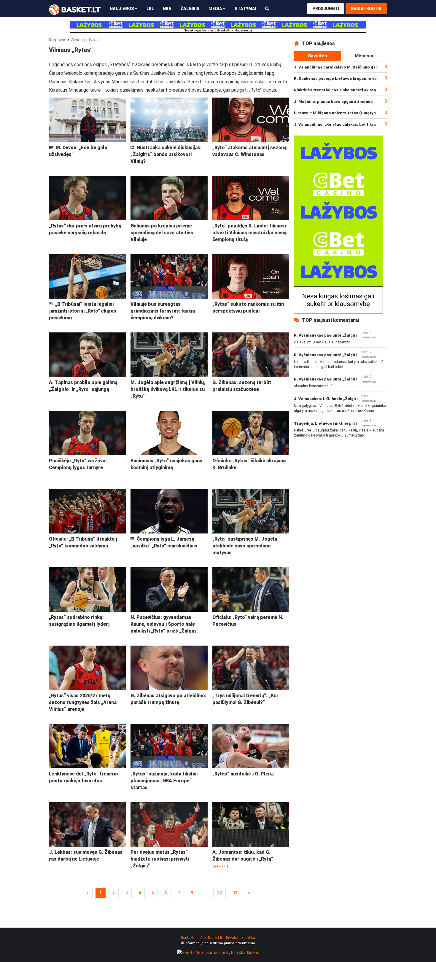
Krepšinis (57, 39)
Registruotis (366, 8)
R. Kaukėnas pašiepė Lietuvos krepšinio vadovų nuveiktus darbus (357, 78)
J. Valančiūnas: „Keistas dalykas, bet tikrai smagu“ (343, 124)
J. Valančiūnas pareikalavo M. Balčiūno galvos (339, 67)
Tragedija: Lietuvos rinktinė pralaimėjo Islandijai (341, 423)
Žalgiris (190, 8)
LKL (150, 8)
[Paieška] (267, 8)
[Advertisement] (340, 483)
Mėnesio (364, 55)
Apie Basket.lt (211, 938)
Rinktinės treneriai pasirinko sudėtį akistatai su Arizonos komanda (359, 90)
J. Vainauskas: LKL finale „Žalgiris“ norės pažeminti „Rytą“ (351, 398)
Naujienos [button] (122, 8)
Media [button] (216, 8)
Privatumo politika (240, 938)
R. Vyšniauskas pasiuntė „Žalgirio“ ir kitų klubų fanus (345, 335)
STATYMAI (245, 8)
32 (219, 893)
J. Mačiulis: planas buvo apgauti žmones (333, 101)
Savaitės (317, 55)
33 (235, 893)
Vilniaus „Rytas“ (85, 39)
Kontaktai (188, 938)
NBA (167, 8)
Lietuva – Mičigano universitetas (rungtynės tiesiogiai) (348, 113)
